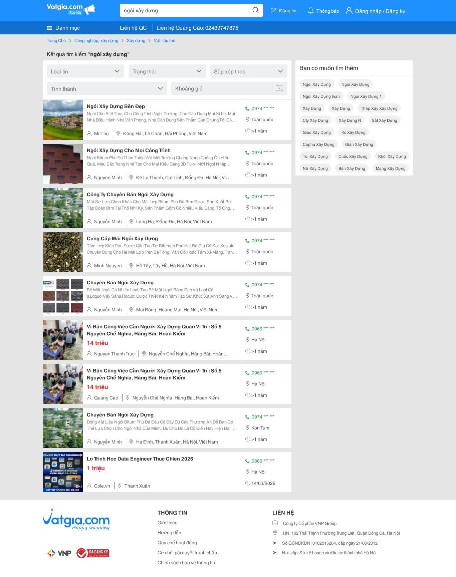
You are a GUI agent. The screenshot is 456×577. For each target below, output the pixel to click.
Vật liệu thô (164, 40)
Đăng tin (287, 10)
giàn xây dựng (359, 144)
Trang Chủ (56, 40)
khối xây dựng (392, 156)
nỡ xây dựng (315, 168)
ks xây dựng (353, 132)
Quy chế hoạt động (177, 542)
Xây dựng (136, 40)
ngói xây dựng (317, 84)
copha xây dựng (318, 144)
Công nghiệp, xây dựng (96, 40)
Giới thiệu (168, 522)
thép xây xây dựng (379, 108)
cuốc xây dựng (353, 156)
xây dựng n (350, 120)
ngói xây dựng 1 (366, 96)
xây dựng (312, 108)
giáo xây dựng (317, 132)
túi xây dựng (315, 156)
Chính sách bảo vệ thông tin (186, 562)
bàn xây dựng (351, 168)
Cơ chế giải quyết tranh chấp (187, 552)
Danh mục (67, 27)
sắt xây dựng (384, 120)
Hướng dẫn (169, 532)
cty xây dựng (315, 120)
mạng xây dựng (391, 168)
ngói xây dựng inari (321, 96)
